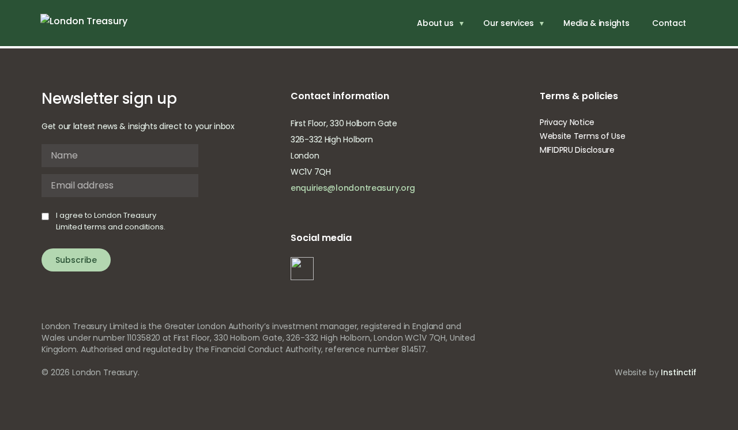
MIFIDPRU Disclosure (577, 150)
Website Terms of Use (582, 136)
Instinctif (678, 372)
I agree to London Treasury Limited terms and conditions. (110, 221)
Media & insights (596, 23)
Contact (669, 23)
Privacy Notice (567, 122)
